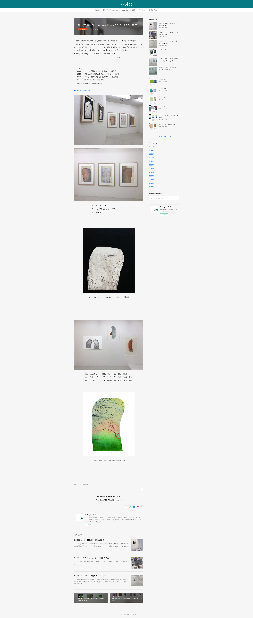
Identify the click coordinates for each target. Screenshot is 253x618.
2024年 (151, 150)
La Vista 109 (162, 50)
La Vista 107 (162, 88)
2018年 (151, 172)
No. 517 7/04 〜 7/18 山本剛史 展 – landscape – (91, 576)
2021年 (151, 161)
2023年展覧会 (83, 29)
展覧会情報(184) (86, 484)
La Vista (125, 10)
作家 (133, 10)
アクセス (142, 10)
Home (97, 10)
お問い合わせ (153, 10)
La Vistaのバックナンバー (169, 136)
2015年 (151, 183)
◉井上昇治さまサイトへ (82, 90)
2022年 (151, 157)
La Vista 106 (162, 97)
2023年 (151, 154)
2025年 (151, 146)
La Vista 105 (162, 106)
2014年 (151, 187)
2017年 (151, 176)
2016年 (151, 179)
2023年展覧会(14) (78, 484)
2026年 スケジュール (110, 10)
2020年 (151, 165)
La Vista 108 (162, 79)
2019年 (151, 168)
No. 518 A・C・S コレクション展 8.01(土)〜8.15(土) (91, 558)
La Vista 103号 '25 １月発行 (167, 124)
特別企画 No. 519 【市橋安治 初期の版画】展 (89, 540)
